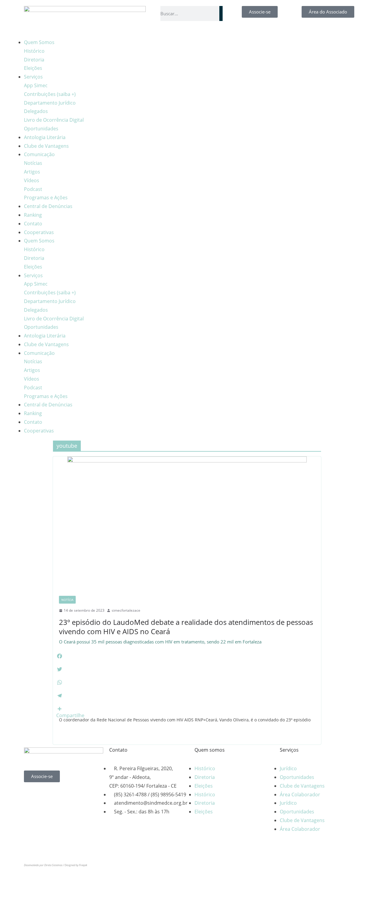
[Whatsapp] (31, 795)
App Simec (36, 85)
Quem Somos (39, 42)
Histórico (34, 51)
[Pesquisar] (221, 13)
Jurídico (288, 768)
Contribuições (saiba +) (50, 94)
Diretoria (34, 59)
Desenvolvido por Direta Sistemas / (44, 865)
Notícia (67, 600)
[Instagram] (218, 45)
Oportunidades (41, 128)
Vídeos (31, 180)
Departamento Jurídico (50, 103)
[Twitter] (79, 795)
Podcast (33, 189)
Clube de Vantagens (46, 146)
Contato (33, 223)
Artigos (32, 171)
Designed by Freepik (76, 865)
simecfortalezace (126, 610)
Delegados (36, 111)
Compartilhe (70, 715)
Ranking (33, 215)
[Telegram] (250, 45)
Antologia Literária (45, 137)
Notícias (33, 163)
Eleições (33, 68)
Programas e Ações (46, 197)
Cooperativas (39, 232)
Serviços (33, 76)
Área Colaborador (300, 794)
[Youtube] (234, 45)
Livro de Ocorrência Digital (54, 120)
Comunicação (39, 154)
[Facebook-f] (201, 45)
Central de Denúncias (48, 206)
